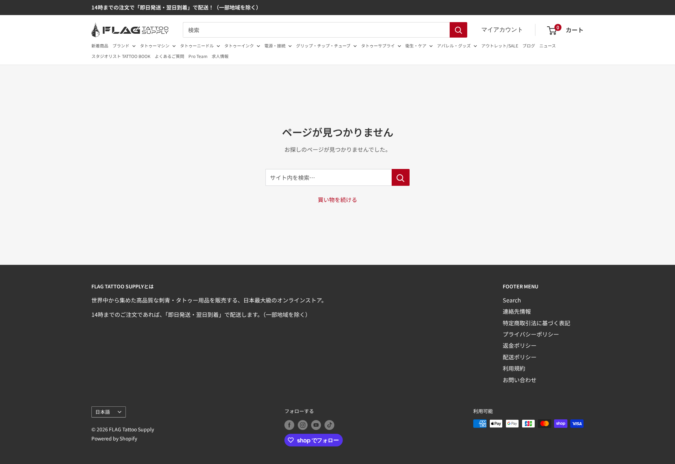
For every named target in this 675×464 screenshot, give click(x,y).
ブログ (528, 45)
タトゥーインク (239, 45)
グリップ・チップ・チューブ (323, 45)
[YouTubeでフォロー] (316, 424)
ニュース (547, 45)
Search (512, 300)
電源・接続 (274, 45)
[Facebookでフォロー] (289, 424)
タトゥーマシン (154, 45)
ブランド (120, 45)
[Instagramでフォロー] (303, 424)
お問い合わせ (519, 379)
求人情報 (220, 56)
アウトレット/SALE (499, 45)
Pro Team (197, 56)
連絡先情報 (517, 311)
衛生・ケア (415, 45)
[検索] (458, 30)
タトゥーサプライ (378, 45)
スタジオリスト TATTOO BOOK (120, 56)
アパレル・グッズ (454, 45)
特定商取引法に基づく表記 (536, 323)
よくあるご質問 (169, 56)
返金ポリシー (519, 345)
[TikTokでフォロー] (329, 424)
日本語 (102, 411)
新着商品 (99, 45)
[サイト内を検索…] (401, 177)
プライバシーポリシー (531, 334)
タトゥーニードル (197, 45)
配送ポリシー (519, 357)
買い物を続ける (337, 199)
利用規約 (514, 368)
